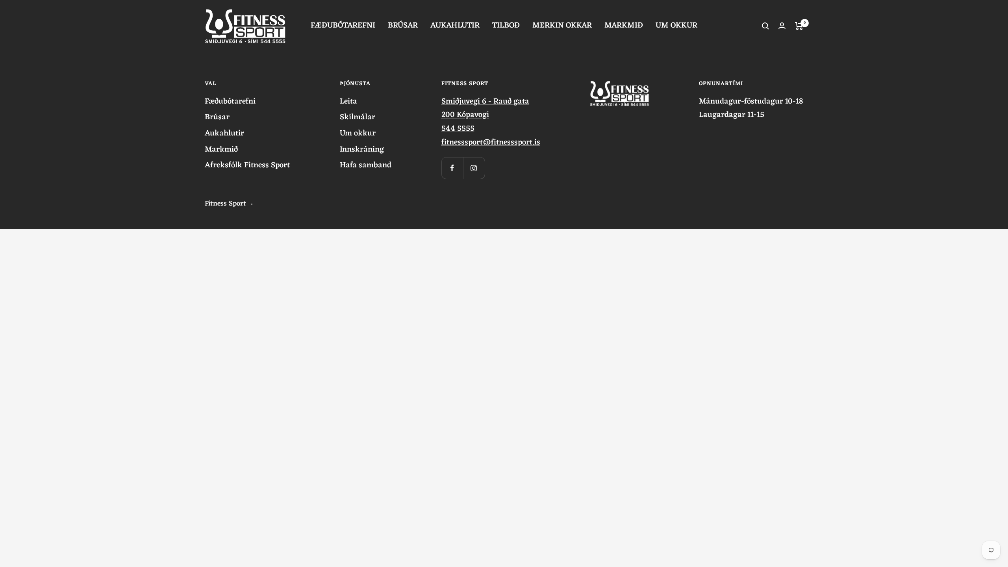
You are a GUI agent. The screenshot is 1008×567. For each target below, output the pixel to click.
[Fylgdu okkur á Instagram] (474, 168)
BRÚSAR (403, 26)
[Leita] (765, 26)
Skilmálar (357, 117)
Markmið (221, 150)
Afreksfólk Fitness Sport (247, 165)
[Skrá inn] (782, 25)
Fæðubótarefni (230, 102)
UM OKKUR (676, 26)
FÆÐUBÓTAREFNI (343, 26)
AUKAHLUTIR (455, 26)
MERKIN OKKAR (562, 26)
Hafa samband (365, 165)
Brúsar (217, 117)
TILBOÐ (506, 26)
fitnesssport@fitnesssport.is (490, 142)
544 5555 (457, 129)
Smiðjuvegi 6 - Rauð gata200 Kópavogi (485, 108)
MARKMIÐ (623, 26)
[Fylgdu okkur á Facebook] (452, 168)
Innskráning (362, 150)
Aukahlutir (224, 134)
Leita (348, 102)
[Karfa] (799, 26)
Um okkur (358, 134)
